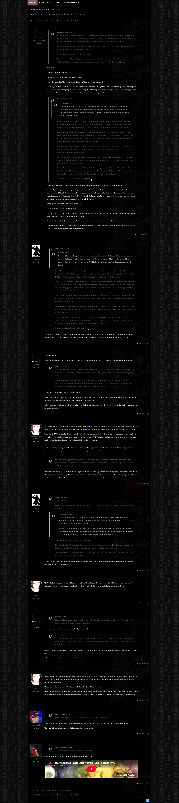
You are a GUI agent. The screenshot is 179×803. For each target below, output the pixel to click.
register (52, 9)
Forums (33, 14)
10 (71, 20)
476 (38, 262)
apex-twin (36, 758)
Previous (39, 20)
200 (38, 761)
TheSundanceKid (39, 40)
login (59, 9)
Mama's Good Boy (36, 725)
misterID (36, 259)
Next (76, 20)
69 (38, 368)
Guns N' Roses (47, 14)
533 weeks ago (142, 234)
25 (38, 728)
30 (40, 43)
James (36, 438)
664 (38, 441)
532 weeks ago (144, 734)
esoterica (36, 365)
